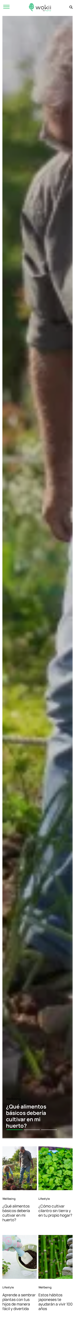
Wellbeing (13, 1099)
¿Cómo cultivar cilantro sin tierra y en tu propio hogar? (55, 1211)
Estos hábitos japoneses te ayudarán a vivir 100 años (55, 1301)
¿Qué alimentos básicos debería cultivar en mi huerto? (16, 1213)
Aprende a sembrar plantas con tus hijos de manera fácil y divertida (19, 1301)
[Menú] (6, 7)
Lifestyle (44, 1199)
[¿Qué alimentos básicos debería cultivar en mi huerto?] (19, 1168)
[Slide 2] (32, 1129)
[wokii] (40, 7)
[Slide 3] (49, 1129)
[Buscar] (71, 7)
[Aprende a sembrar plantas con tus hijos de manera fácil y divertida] (19, 1257)
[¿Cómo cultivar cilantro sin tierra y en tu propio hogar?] (55, 1168)
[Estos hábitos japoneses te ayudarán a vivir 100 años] (55, 1257)
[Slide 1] (15, 1129)
